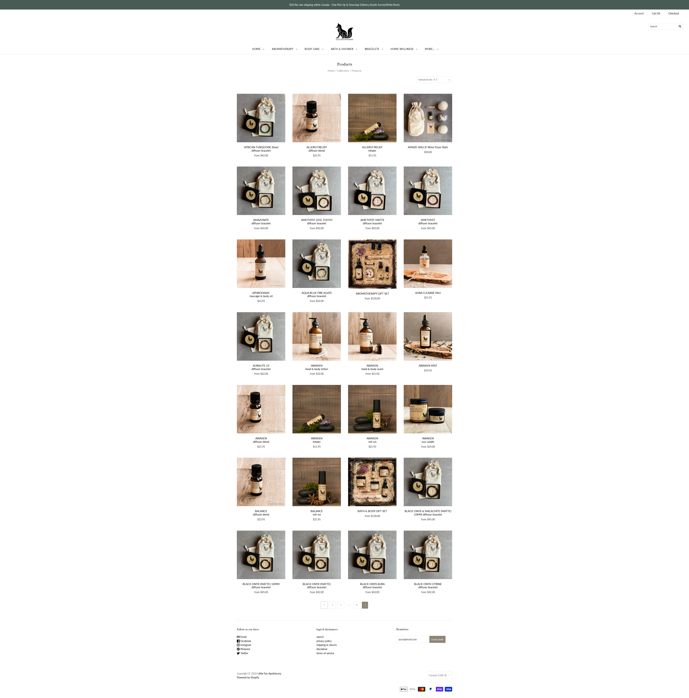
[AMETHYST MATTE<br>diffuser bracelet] (372, 191)
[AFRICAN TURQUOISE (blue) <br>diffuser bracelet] (261, 118)
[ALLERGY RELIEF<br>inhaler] (372, 118)
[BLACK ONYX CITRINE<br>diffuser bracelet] (428, 555)
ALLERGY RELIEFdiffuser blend (316, 148)
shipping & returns (327, 644)
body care (312, 48)
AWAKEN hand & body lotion (316, 367)
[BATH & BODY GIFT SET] (372, 482)
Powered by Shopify (248, 677)
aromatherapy (282, 48)
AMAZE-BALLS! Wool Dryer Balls (428, 147)
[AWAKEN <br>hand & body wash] (372, 336)
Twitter (244, 653)
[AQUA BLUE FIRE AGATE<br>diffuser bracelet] (316, 263)
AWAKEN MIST (428, 365)
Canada (438, 675)
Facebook (245, 640)
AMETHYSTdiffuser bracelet (427, 221)
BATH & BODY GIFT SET (372, 511)
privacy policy (324, 640)
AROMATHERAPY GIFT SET (372, 293)
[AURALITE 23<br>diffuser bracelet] (261, 336)
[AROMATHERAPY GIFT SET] (372, 264)
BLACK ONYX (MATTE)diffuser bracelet (317, 585)
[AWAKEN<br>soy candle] (428, 409)
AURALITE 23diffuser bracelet (261, 367)
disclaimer (322, 649)
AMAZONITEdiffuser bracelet (261, 221)
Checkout (673, 13)
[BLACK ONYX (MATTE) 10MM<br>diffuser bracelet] (261, 555)
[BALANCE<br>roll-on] (316, 482)
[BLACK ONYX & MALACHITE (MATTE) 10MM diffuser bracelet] (428, 482)
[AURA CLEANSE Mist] (428, 263)
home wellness (402, 48)
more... (430, 48)
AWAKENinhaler (316, 440)
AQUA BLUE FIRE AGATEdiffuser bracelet (317, 294)
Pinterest (245, 649)
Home (331, 70)
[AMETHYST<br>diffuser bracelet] (428, 191)
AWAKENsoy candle (428, 440)
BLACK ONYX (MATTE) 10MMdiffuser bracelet (261, 585)
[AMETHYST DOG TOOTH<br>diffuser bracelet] (316, 191)
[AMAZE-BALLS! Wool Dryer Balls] (428, 118)
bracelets (372, 48)
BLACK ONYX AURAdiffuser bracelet (372, 585)
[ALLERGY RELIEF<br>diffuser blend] (316, 118)
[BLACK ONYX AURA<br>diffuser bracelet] (372, 555)
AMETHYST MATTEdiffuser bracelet (372, 221)
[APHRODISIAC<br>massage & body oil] (261, 263)
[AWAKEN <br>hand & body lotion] (316, 336)
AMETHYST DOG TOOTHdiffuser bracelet (316, 221)
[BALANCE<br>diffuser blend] (261, 482)
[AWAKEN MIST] (428, 336)
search (320, 636)
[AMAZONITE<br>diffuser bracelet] (261, 191)
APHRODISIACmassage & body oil (261, 294)
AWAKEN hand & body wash (372, 367)
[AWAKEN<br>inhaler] (316, 409)
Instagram (245, 644)
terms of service (325, 653)
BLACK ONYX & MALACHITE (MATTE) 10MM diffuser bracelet (428, 512)
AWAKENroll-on (372, 440)
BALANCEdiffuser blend (261, 512)
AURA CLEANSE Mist (428, 292)
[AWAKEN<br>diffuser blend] (261, 409)
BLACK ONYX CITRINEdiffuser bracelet (428, 585)
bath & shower (342, 48)
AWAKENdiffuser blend (261, 440)
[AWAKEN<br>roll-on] (372, 409)
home (256, 48)
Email (243, 636)
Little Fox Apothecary (269, 673)
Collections (343, 70)
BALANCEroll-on (317, 512)
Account (639, 13)
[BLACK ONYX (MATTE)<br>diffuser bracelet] (316, 555)
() (656, 13)
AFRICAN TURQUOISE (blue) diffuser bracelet (261, 148)
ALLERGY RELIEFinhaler (372, 148)
